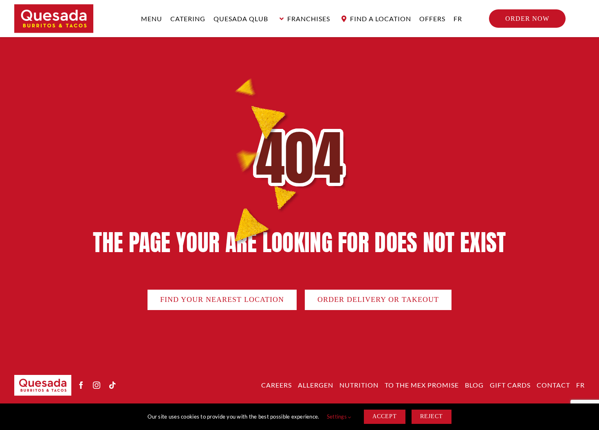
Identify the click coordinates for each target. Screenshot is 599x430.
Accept (384, 416)
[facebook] (81, 385)
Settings (337, 416)
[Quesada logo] (53, 7)
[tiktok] (112, 385)
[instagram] (96, 385)
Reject (431, 416)
